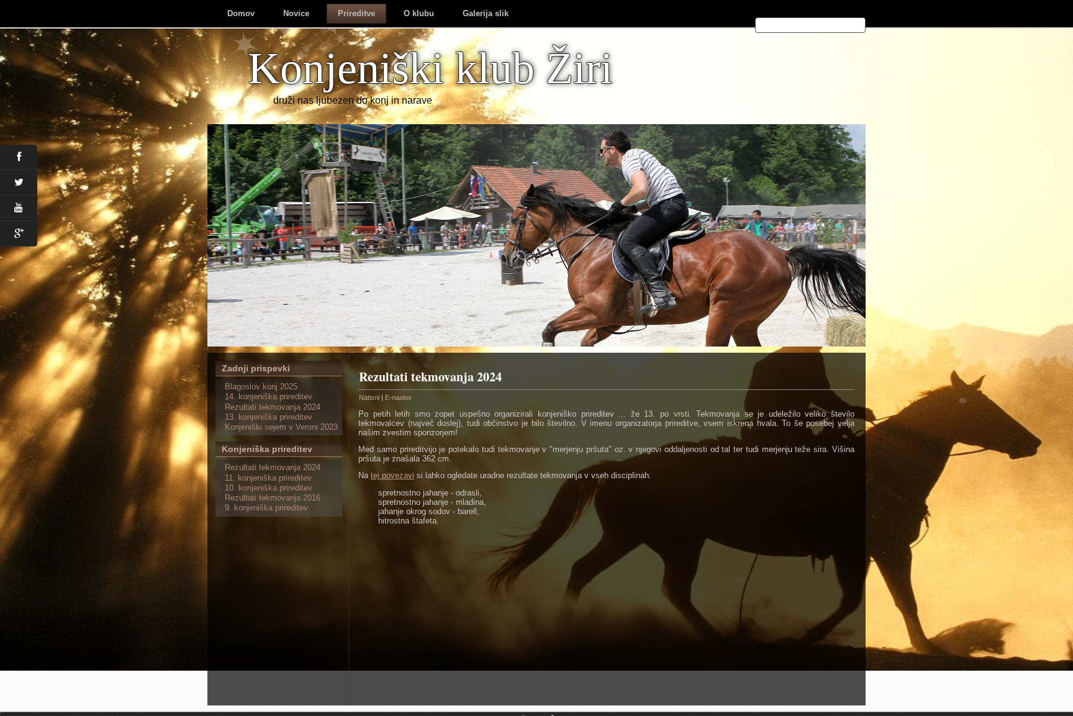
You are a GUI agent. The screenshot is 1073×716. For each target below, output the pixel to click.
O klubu (419, 13)
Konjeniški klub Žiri (430, 68)
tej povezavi (392, 475)
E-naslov (398, 397)
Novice (296, 13)
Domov (241, 13)
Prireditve (356, 13)
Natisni (370, 397)
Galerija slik (486, 13)
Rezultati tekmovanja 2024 (430, 377)
